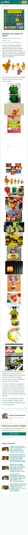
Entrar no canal (14, 434)
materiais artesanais (13, 402)
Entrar (24, 2)
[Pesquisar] (19, 2)
